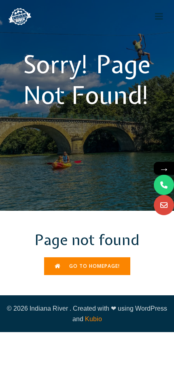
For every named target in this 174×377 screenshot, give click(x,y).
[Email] (164, 205)
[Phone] (164, 185)
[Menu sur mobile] (159, 16)
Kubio (93, 319)
